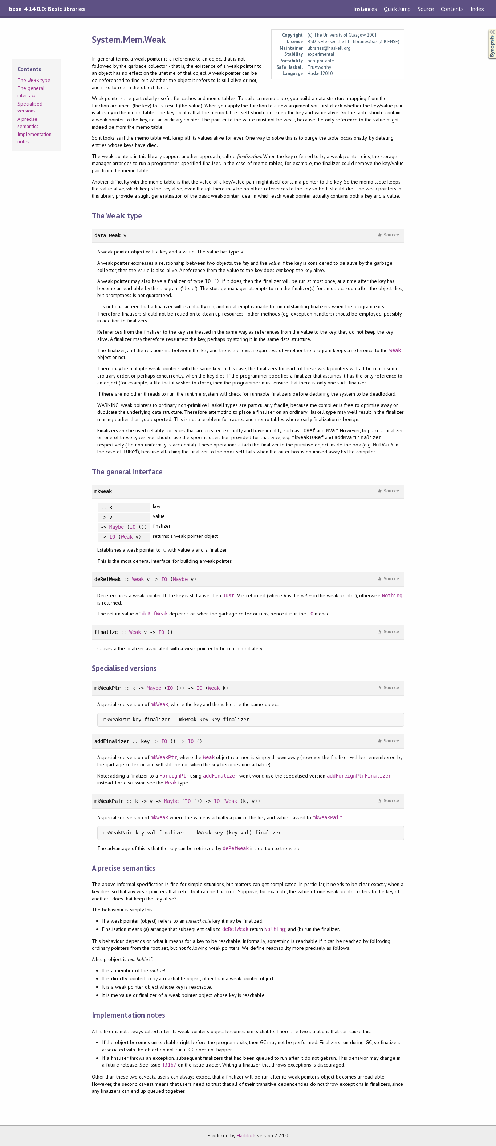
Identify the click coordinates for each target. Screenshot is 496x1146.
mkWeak (159, 704)
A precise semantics (27, 122)
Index (477, 8)
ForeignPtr (173, 776)
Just (228, 595)
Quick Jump (397, 8)
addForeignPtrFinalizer (359, 776)
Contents (452, 8)
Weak (395, 350)
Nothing (392, 595)
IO (132, 527)
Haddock (246, 1135)
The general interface (31, 92)
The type (33, 80)
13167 (169, 1065)
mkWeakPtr (164, 757)
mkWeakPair (327, 817)
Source (426, 8)
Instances (365, 8)
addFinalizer (220, 776)
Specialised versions (29, 107)
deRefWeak (155, 614)
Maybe (116, 527)
